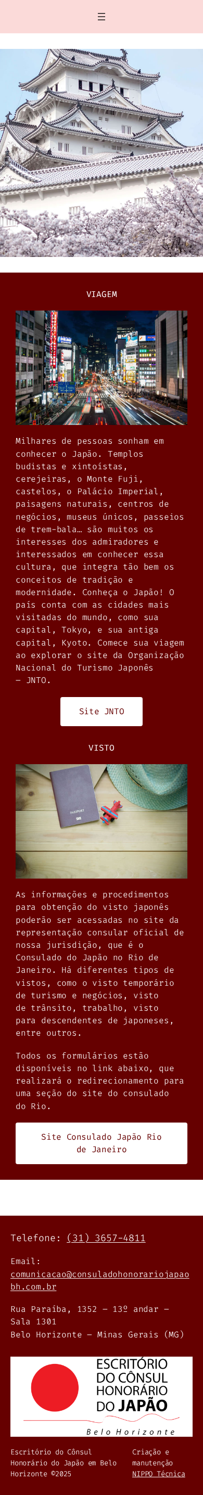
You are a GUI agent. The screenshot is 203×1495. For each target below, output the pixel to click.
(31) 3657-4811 (106, 1238)
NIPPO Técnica (158, 1474)
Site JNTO (101, 711)
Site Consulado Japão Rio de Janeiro (101, 1143)
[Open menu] (101, 16)
